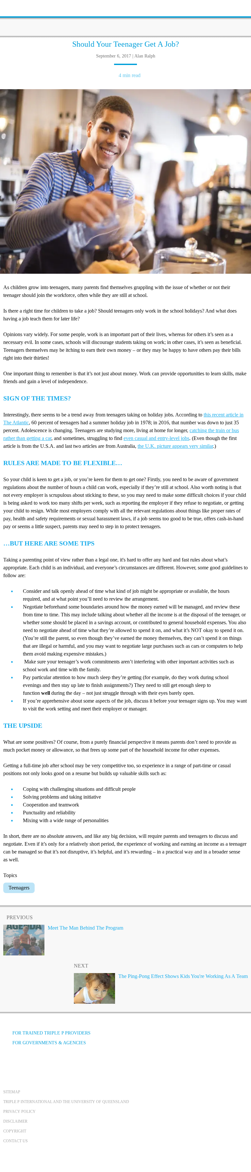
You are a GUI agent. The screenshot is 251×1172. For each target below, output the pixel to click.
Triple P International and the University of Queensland (66, 1101)
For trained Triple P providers (51, 1033)
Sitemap (11, 1092)
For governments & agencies (49, 1042)
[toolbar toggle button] (16, 7)
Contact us (15, 1141)
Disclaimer (15, 1121)
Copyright (14, 1131)
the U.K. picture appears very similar (175, 446)
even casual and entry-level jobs (156, 438)
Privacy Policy (19, 1111)
